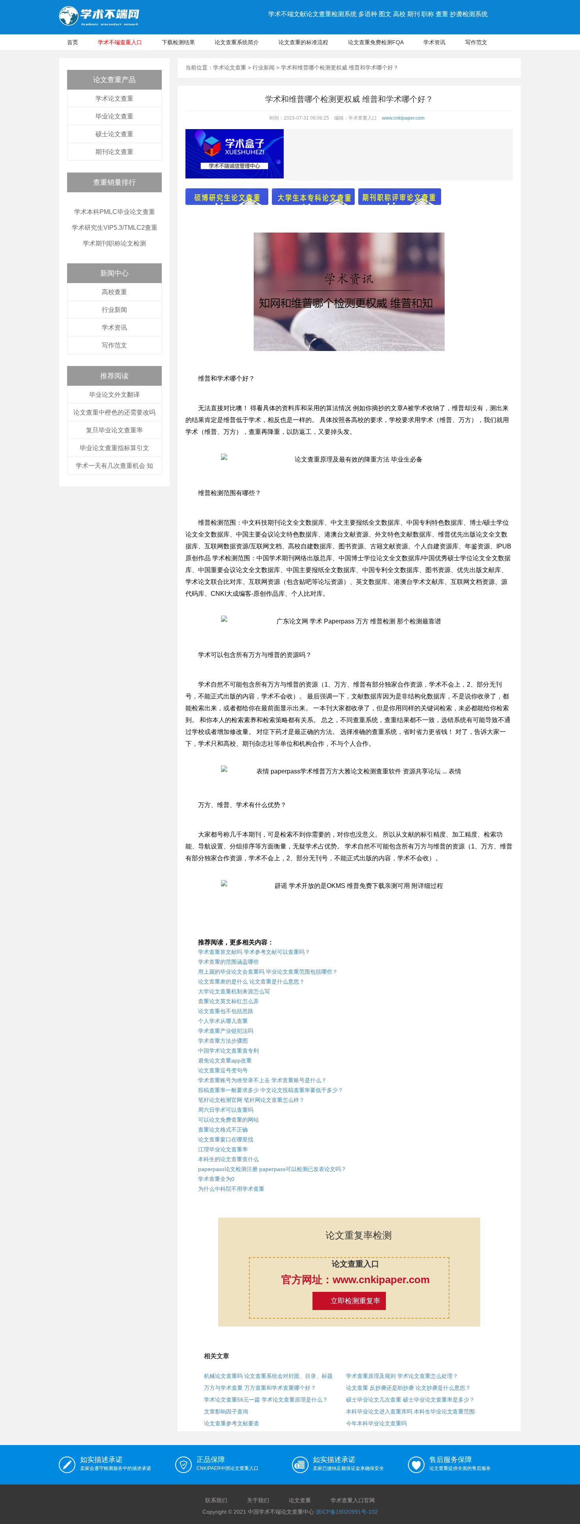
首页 (72, 42)
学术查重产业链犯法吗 (225, 1031)
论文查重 (300, 1500)
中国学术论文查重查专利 (228, 1050)
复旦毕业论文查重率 (114, 430)
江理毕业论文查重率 (223, 1149)
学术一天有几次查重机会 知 (114, 465)
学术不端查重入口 (120, 42)
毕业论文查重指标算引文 (114, 448)
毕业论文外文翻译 (114, 394)
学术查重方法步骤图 (223, 1041)
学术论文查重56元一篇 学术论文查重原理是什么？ (266, 1399)
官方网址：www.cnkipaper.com (355, 1280)
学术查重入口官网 (353, 1500)
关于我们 (258, 1500)
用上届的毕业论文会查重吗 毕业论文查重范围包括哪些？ (268, 971)
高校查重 (114, 292)
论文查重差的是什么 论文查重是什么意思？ (251, 981)
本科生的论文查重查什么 (228, 1159)
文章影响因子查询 (226, 1411)
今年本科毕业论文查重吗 (376, 1423)
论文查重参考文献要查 (231, 1423)
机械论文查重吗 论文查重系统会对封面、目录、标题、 (271, 1376)
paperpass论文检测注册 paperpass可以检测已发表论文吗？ (272, 1169)
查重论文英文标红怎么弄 (228, 1001)
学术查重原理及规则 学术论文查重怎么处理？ (402, 1376)
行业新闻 (114, 309)
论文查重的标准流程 (303, 42)
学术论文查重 (114, 98)
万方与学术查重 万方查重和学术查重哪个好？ (260, 1388)
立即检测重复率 (355, 1301)
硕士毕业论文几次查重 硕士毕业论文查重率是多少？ (410, 1399)
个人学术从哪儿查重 (223, 1021)
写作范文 (476, 42)
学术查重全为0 (216, 1179)
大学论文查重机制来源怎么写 (234, 991)
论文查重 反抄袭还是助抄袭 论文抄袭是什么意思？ (408, 1388)
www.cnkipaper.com (403, 118)
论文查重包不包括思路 (225, 1011)
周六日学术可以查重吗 (225, 1110)
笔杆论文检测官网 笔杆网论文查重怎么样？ (251, 1100)
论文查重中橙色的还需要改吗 (114, 412)
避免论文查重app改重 (225, 1060)
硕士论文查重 (114, 134)
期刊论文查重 (114, 151)
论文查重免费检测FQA (376, 42)
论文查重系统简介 (237, 42)
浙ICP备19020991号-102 (347, 1512)
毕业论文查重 (114, 116)
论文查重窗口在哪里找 (225, 1139)
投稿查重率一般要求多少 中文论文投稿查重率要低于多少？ (270, 1090)
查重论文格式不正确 (223, 1129)
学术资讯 (434, 42)
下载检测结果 (178, 42)
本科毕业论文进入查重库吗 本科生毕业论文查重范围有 (413, 1411)
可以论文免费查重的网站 (228, 1120)
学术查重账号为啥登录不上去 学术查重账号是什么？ (262, 1080)
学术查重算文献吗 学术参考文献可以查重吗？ (254, 952)
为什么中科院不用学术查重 (231, 1189)
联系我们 (216, 1500)
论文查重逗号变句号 (223, 1070)
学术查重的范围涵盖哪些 (228, 962)
